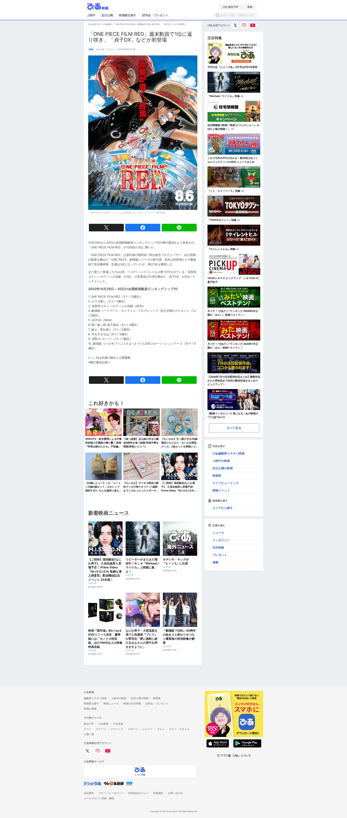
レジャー (147, 729)
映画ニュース (111, 703)
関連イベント (221, 490)
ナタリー (111, 49)
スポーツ (133, 729)
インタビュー (221, 540)
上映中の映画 (221, 461)
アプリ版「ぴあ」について (236, 755)
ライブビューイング (226, 483)
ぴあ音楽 (118, 723)
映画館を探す (127, 15)
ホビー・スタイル (179, 729)
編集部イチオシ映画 (95, 698)
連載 (215, 562)
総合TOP (89, 723)
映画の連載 (90, 708)
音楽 (249, 7)
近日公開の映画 (223, 468)
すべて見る (234, 428)
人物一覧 (89, 734)
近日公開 (107, 15)
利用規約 (158, 793)
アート (87, 729)
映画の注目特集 (132, 703)
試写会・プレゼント (155, 15)
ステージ (101, 729)
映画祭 (217, 476)
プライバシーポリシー (111, 793)
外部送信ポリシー (138, 793)
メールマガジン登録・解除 (99, 798)
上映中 (91, 15)
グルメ (161, 729)
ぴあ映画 (107, 24)
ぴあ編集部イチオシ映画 (228, 453)
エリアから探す (223, 508)
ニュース (218, 533)
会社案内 (89, 793)
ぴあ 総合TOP (230, 7)
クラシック (117, 729)
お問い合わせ (175, 793)
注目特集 (218, 547)
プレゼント (220, 555)
